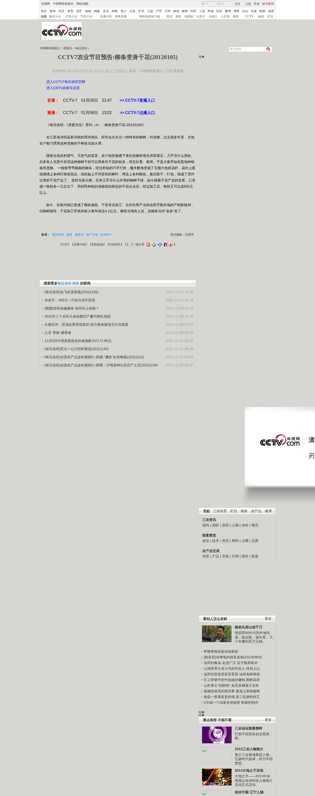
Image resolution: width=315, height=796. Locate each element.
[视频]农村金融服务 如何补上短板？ (72, 308)
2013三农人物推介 (249, 749)
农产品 (256, 511)
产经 (159, 11)
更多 (268, 618)
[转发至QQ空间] (153, 244)
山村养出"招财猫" (217, 685)
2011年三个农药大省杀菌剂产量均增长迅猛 (77, 316)
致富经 (79, 234)
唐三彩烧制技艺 (248, 697)
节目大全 (87, 16)
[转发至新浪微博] (170, 244)
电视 (44, 16)
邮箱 (262, 11)
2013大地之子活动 (249, 770)
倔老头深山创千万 (248, 627)
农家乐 (67, 48)
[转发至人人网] (159, 244)
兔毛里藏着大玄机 (245, 685)
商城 (211, 11)
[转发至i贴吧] (165, 244)
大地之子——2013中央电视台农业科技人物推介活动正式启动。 (254, 780)
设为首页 (268, 3)
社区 (219, 11)
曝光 (255, 525)
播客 (236, 16)
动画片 (213, 16)
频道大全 (55, 16)
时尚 (193, 11)
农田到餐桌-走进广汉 (220, 663)
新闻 (53, 11)
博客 (236, 11)
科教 (115, 11)
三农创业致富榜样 (248, 728)
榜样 (235, 541)
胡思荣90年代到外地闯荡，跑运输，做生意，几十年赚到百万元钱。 (254, 637)
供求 (205, 556)
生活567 (105, 234)
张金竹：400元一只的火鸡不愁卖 (70, 300)
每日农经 (81, 48)
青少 (123, 11)
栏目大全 (72, 16)
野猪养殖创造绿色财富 (221, 651)
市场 (225, 556)
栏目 (270, 16)
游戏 (271, 11)
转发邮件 (115, 244)
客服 (257, 3)
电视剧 (189, 16)
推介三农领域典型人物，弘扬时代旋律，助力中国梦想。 (254, 759)
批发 (255, 556)
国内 (205, 525)
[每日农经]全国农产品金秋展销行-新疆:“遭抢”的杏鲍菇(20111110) (94, 357)
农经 (225, 525)
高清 (169, 16)
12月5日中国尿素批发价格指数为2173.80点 (78, 341)
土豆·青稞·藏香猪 (58, 333)
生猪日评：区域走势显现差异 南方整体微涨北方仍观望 (86, 324)
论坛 (245, 11)
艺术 (141, 11)
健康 (185, 11)
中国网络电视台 (63, 3)
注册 (248, 4)
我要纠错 (79, 244)
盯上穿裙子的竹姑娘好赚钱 (224, 680)
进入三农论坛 (115, 71)
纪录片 (201, 16)
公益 (150, 11)
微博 (228, 11)
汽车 (168, 11)
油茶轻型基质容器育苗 (221, 674)
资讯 (225, 541)
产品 (215, 556)
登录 (238, 4)
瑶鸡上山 (253, 668)
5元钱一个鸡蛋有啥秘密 (222, 702)
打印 (65, 244)
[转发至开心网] (147, 244)
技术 (215, 541)
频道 (261, 16)
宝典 (255, 541)
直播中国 (106, 16)
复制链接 (97, 244)
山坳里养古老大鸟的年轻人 (224, 668)
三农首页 (220, 511)
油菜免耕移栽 (249, 674)
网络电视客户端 (149, 16)
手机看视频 (175, 71)
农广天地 (92, 234)
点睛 (245, 541)
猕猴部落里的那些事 (219, 691)
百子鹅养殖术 (247, 663)
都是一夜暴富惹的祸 (219, 697)
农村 (245, 525)
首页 (44, 11)
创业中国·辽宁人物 (249, 792)
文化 (132, 11)
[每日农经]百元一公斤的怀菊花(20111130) (77, 349)
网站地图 (82, 3)
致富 (244, 511)
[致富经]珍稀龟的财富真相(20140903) (233, 657)
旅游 (176, 11)
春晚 (88, 11)
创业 (205, 541)
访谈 (254, 11)
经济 (61, 11)
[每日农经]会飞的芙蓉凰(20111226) (71, 292)
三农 (202, 11)
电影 (178, 16)
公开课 (225, 16)
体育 (70, 11)
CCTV (249, 16)
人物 (235, 525)
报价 (245, 556)
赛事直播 (121, 16)
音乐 (106, 11)
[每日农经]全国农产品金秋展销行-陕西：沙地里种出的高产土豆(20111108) (101, 365)
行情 (235, 556)
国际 (215, 525)
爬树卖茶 (253, 680)
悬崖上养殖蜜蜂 (248, 691)
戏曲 (97, 11)
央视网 (45, 3)
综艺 (79, 11)
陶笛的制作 (249, 702)
